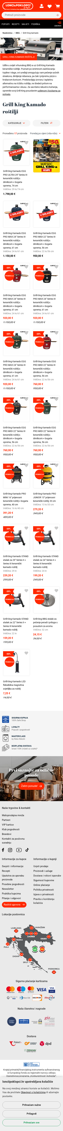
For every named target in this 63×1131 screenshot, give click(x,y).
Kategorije (14, 123)
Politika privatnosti (43, 889)
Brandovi (6, 834)
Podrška (35, 24)
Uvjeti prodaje (40, 866)
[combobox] (45, 133)
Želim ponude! (29, 786)
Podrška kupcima (11, 893)
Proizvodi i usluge (42, 871)
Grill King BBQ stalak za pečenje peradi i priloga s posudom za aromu (45, 622)
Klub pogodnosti (11, 829)
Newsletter (8, 888)
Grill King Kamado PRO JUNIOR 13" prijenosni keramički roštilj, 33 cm (44, 497)
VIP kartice (8, 824)
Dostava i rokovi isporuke (47, 875)
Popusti (6, 24)
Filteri (44, 123)
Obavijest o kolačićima (33, 1092)
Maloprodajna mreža (13, 815)
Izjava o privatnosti (43, 894)
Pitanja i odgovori (11, 898)
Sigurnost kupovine (43, 880)
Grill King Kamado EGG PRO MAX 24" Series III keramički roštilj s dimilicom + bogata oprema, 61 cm (14, 240)
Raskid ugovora (12, 904)
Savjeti (25, 24)
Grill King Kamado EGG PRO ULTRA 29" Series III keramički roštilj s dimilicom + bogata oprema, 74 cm (15, 178)
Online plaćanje (41, 885)
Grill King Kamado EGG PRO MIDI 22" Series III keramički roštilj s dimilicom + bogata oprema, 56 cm (44, 240)
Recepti (15, 24)
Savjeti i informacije (12, 866)
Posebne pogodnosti (13, 884)
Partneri (6, 820)
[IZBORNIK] (56, 23)
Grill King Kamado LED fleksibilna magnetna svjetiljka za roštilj (14, 685)
